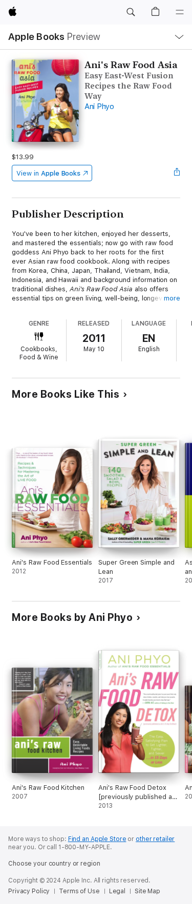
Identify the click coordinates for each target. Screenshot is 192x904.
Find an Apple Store (97, 839)
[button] (130, 12)
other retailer (155, 839)
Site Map (147, 891)
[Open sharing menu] (177, 173)
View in (48, 173)
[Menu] (179, 12)
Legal (117, 891)
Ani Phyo (99, 106)
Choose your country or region (54, 863)
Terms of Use (79, 891)
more (172, 298)
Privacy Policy (29, 891)
